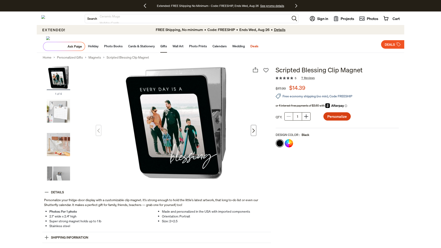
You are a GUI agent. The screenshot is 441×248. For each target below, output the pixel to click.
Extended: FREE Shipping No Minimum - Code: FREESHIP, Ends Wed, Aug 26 (208, 6)
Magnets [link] (94, 57)
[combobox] (187, 18)
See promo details (272, 6)
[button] (294, 18)
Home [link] (47, 57)
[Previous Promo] (147, 6)
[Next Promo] (296, 6)
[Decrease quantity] (289, 116)
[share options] (255, 70)
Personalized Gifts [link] (70, 57)
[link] (337, 78)
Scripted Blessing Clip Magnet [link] (128, 57)
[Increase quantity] (306, 116)
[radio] (280, 143)
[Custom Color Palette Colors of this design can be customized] (289, 143)
